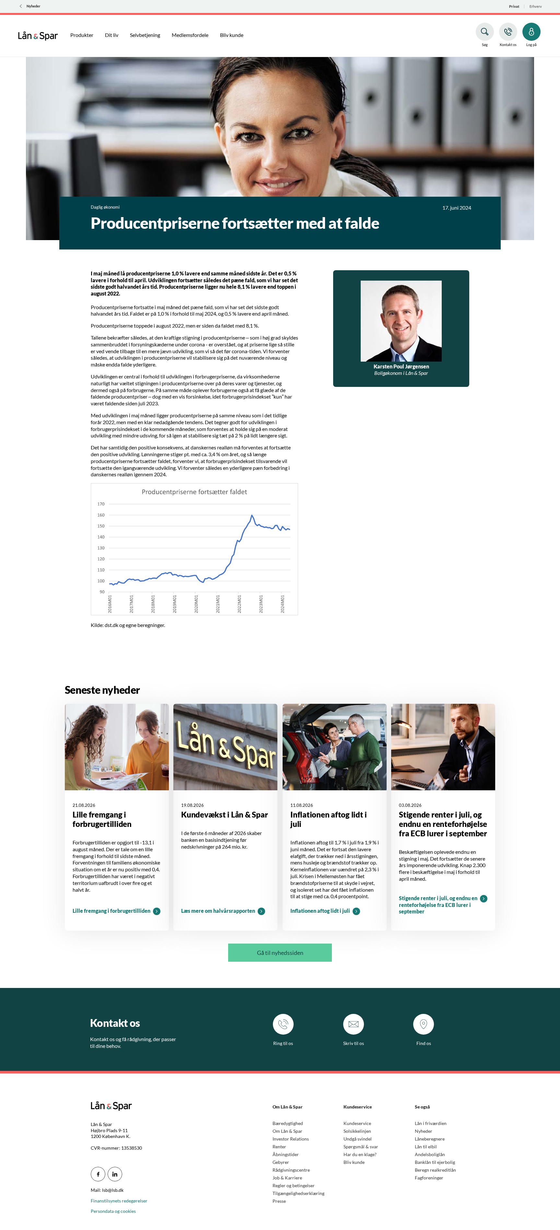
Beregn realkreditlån (435, 1170)
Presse (279, 1201)
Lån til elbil (426, 1146)
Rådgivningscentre (291, 1170)
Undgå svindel (358, 1139)
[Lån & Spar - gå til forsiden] (38, 35)
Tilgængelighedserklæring (298, 1193)
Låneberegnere (430, 1139)
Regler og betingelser (294, 1185)
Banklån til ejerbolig (435, 1162)
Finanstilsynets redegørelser (119, 1200)
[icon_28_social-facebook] (98, 1174)
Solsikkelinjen (357, 1131)
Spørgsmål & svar (361, 1146)
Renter (279, 1146)
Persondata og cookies (113, 1211)
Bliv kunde (354, 1162)
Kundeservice (357, 1123)
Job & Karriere (287, 1177)
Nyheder (423, 1131)
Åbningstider (286, 1154)
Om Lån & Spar (287, 1131)
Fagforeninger (429, 1177)
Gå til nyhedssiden (280, 952)
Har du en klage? (360, 1154)
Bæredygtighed (288, 1123)
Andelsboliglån (430, 1154)
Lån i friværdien (431, 1123)
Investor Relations (291, 1139)
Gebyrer (281, 1162)
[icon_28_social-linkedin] (115, 1174)
